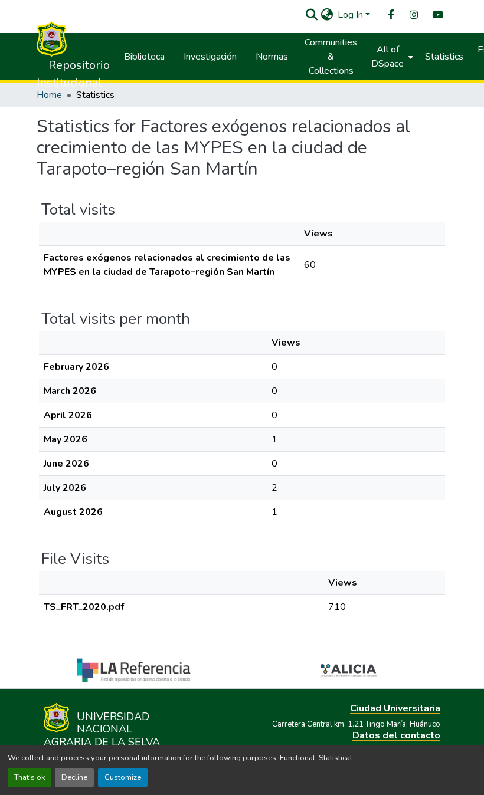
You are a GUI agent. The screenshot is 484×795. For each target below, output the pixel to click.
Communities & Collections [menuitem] (331, 56)
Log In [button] (351, 14)
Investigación (210, 56)
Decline (74, 777)
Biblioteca (144, 56)
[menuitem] (390, 15)
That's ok (29, 777)
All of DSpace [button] (387, 56)
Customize (122, 777)
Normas (272, 56)
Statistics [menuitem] (444, 56)
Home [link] (49, 94)
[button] (311, 15)
